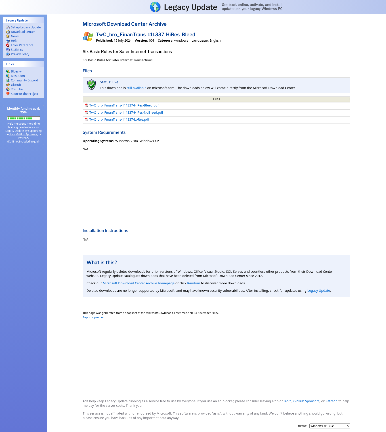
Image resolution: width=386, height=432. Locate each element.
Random (193, 283)
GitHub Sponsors (26, 134)
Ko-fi (12, 134)
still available (136, 87)
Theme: (302, 426)
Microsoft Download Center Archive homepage (138, 283)
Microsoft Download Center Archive (125, 24)
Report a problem (94, 317)
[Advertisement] (23, 219)
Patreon (23, 138)
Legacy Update (318, 290)
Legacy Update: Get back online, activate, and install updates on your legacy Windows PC (193, 7)
